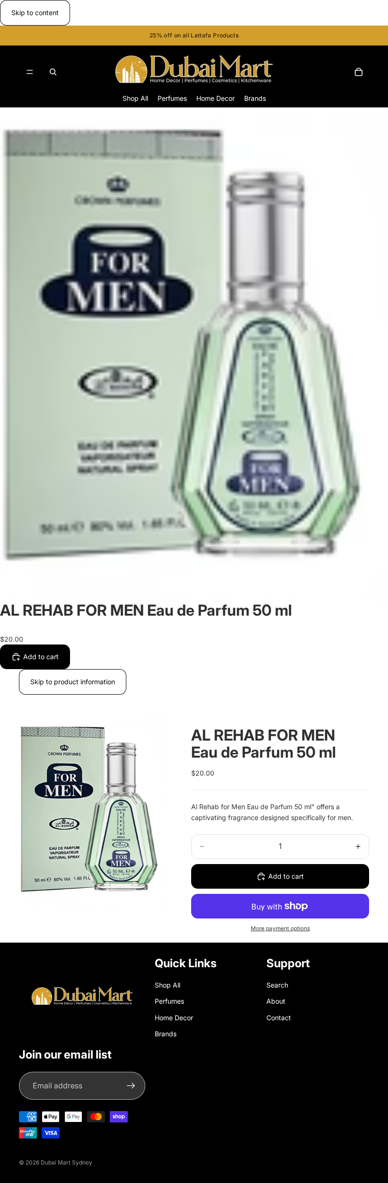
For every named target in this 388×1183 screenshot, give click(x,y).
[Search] (53, 72)
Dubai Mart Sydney (66, 1162)
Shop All (167, 985)
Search (277, 985)
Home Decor (174, 1018)
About (275, 1001)
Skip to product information (72, 682)
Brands (165, 1034)
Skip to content (35, 13)
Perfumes (169, 1001)
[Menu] (30, 72)
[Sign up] (131, 1086)
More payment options (280, 928)
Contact (278, 1018)
